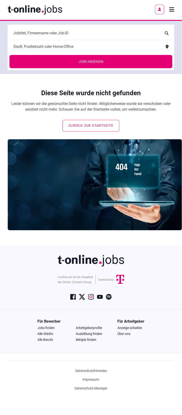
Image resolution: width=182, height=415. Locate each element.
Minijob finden (86, 340)
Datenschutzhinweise (91, 371)
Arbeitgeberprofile (89, 328)
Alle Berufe (45, 340)
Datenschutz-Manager (91, 388)
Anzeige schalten (129, 328)
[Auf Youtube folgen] (100, 296)
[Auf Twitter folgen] (82, 296)
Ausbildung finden (89, 334)
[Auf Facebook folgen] (73, 296)
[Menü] (171, 9)
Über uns (123, 334)
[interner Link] (35, 9)
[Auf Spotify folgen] (109, 296)
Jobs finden (46, 328)
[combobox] (86, 33)
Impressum (91, 379)
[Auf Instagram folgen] (91, 296)
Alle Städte (45, 334)
